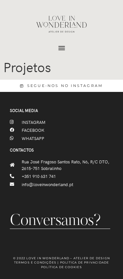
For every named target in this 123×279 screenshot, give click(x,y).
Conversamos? (55, 221)
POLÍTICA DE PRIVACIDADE (84, 262)
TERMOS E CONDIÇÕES (35, 262)
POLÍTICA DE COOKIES (61, 267)
